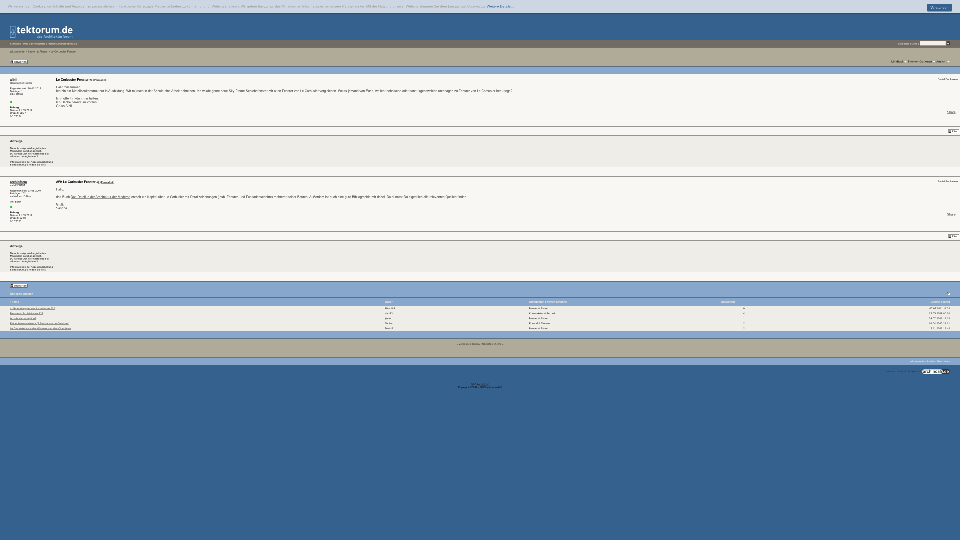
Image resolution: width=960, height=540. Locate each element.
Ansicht (941, 61)
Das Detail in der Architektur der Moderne (100, 197)
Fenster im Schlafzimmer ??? (26, 313)
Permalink (100, 79)
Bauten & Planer (37, 51)
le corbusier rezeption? (23, 318)
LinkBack (897, 61)
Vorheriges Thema (469, 343)
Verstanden (939, 8)
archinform (18, 182)
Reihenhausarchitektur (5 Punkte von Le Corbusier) (39, 323)
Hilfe (25, 43)
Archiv (931, 361)
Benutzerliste (38, 43)
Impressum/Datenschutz (62, 43)
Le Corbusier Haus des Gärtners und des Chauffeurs (40, 328)
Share (951, 112)
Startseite (15, 43)
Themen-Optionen (920, 61)
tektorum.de (17, 51)
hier (30, 153)
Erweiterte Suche (908, 43)
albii (13, 80)
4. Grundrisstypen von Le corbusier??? (32, 308)
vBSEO (485, 384)
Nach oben (943, 361)
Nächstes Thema (492, 343)
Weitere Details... (500, 6)
